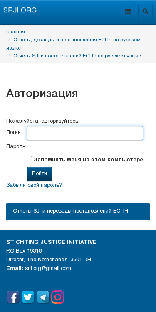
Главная (15, 32)
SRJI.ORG (20, 10)
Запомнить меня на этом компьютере (87, 160)
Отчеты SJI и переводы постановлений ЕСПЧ (70, 211)
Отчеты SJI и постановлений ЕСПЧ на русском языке (77, 56)
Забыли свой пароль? (34, 185)
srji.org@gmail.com (48, 268)
